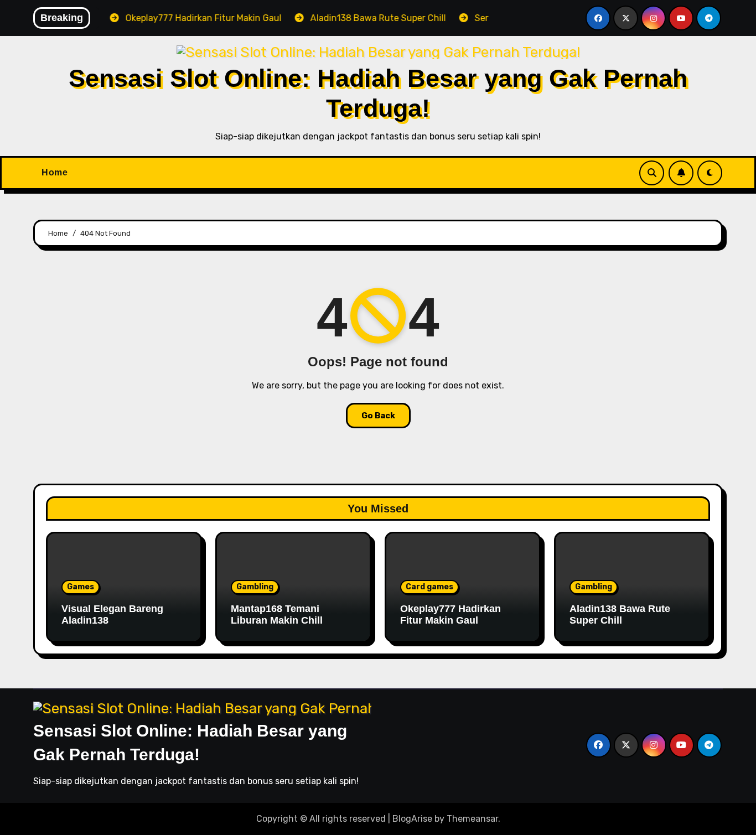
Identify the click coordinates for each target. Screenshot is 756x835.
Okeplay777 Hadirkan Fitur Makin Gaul (450, 614)
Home (55, 172)
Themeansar (472, 818)
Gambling (254, 587)
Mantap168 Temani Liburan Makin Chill (277, 614)
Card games (429, 587)
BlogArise (412, 818)
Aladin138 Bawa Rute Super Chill (619, 614)
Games (80, 587)
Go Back (378, 416)
